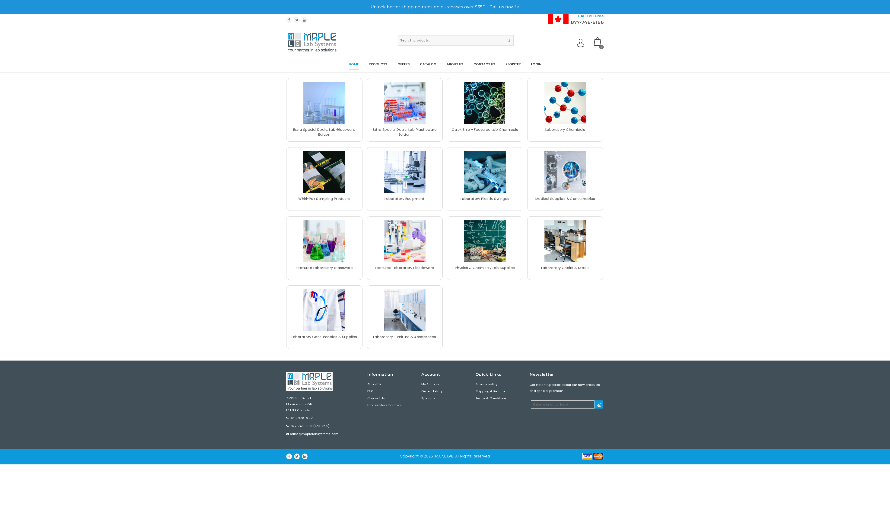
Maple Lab (444, 456)
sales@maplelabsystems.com (314, 434)
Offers (403, 64)
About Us (455, 64)
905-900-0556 (302, 418)
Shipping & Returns (490, 391)
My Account (430, 384)
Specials (428, 398)
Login (536, 64)
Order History (431, 391)
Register (513, 64)
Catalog (428, 64)
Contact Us (484, 64)
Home (354, 64)
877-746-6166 (587, 22)
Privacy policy (487, 384)
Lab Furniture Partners (384, 405)
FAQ (370, 391)
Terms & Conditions (491, 398)
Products (378, 64)
